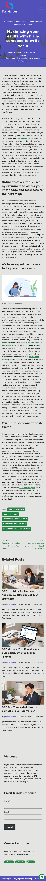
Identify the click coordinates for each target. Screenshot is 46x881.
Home (6, 21)
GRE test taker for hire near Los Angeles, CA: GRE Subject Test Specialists (21, 595)
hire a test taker (10, 514)
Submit (9, 827)
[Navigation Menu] (41, 8)
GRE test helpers (27, 488)
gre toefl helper (15, 52)
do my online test (16, 509)
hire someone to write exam (15, 519)
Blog (12, 21)
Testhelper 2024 (32, 878)
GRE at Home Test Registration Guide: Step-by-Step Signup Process (20, 653)
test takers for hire (26, 138)
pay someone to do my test (14, 524)
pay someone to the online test (16, 529)
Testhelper (6, 878)
